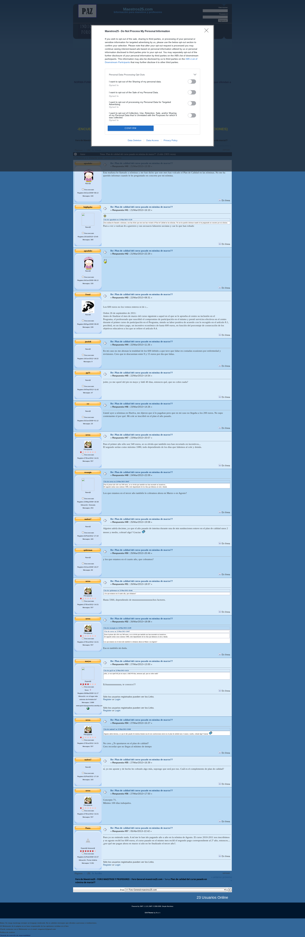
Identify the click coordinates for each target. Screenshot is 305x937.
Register (107, 699)
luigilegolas (88, 207)
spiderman (88, 550)
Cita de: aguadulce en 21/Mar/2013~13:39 (118, 220)
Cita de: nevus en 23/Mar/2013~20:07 (116, 481)
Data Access (152, 140)
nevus (88, 435)
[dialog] (152, 85)
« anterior (216, 877)
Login (117, 699)
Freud (87, 294)
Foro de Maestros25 (85, 879)
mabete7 (88, 519)
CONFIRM (130, 128)
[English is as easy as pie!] (88, 709)
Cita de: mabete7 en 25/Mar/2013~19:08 (117, 729)
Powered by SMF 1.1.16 (140, 906)
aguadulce (88, 251)
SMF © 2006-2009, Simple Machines (161, 906)
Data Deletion (134, 140)
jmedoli (88, 342)
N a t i (158, 913)
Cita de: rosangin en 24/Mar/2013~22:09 (117, 628)
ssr (88, 404)
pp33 (88, 373)
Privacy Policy (170, 140)
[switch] (192, 81)
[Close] (207, 31)
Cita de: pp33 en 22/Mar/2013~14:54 (116, 670)
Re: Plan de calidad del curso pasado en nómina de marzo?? (141, 207)
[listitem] (152, 74)
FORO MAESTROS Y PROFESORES (113, 879)
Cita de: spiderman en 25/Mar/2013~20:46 (118, 590)
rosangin (88, 472)
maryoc (88, 661)
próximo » (227, 878)
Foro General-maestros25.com (147, 879)
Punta (87, 828)
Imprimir (226, 873)
